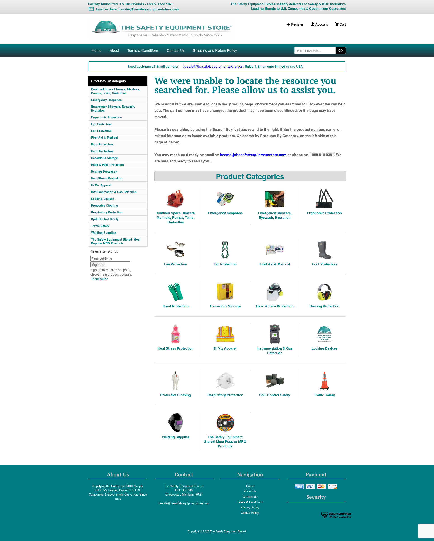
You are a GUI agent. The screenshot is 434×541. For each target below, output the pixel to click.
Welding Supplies (103, 232)
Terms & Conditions (143, 50)
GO (340, 50)
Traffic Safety (100, 226)
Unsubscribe (99, 278)
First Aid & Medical (104, 137)
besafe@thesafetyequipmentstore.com (184, 503)
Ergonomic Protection (106, 117)
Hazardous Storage (104, 158)
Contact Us (176, 50)
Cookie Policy (250, 512)
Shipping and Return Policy (215, 50)
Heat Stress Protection (106, 178)
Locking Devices (102, 198)
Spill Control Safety (104, 219)
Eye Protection (101, 124)
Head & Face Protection (107, 164)
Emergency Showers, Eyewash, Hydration (113, 108)
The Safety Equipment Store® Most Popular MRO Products (115, 241)
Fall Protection (101, 131)
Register (296, 24)
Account (321, 24)
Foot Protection (102, 144)
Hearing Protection (104, 171)
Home (96, 50)
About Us (250, 491)
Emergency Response (106, 100)
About (114, 50)
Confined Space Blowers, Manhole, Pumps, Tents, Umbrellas (115, 91)
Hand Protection (102, 151)
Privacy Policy (250, 507)
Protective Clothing (104, 205)
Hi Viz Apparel (101, 185)
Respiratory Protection (107, 212)
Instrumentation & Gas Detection (114, 192)
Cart (342, 24)
